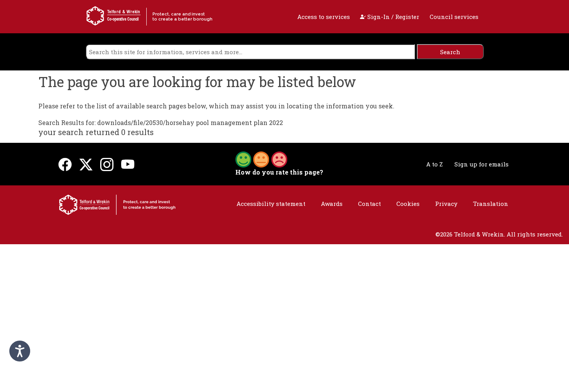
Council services (454, 17)
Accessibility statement (271, 203)
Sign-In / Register (392, 17)
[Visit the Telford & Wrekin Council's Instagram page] (106, 163)
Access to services (323, 17)
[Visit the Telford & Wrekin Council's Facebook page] (65, 163)
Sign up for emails (481, 164)
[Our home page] (117, 204)
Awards (332, 203)
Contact (369, 203)
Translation (490, 203)
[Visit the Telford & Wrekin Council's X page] (85, 163)
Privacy (446, 203)
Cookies (408, 203)
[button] (261, 159)
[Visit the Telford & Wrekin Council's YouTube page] (127, 163)
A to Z (434, 164)
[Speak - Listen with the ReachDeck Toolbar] (19, 351)
